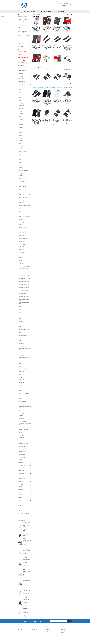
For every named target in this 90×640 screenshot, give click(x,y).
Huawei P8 (20, 390)
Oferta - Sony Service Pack (22, 65)
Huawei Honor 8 (21, 213)
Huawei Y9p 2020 (21, 460)
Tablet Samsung (20, 505)
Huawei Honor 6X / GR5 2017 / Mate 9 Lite (24, 208)
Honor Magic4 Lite (21, 119)
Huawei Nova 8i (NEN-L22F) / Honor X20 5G (25, 330)
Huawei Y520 (21, 415)
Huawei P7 (20, 388)
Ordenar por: (34, 14)
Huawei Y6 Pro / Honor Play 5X (23, 429)
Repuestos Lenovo (20, 467)
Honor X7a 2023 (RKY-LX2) (23, 151)
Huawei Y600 (21, 432)
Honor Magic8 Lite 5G (22, 129)
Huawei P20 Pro (21, 371)
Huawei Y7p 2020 (21, 449)
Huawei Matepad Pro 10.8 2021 (23, 268)
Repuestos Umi (20, 492)
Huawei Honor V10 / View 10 (23, 225)
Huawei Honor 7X (21, 211)
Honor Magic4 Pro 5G (22, 121)
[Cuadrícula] (69, 14)
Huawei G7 (20, 178)
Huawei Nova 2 (21, 321)
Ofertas (37, 11)
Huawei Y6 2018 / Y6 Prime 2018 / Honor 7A (25, 424)
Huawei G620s (21, 175)
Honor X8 (20, 157)
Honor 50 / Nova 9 (21, 105)
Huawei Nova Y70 (21, 340)
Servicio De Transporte (35, 627)
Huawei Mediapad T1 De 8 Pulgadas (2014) (24, 303)
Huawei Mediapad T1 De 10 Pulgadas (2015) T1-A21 (24, 297)
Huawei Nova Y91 (21, 343)
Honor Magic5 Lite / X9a (22, 122)
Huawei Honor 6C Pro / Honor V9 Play (24, 205)
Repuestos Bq (20, 79)
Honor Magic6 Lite (21, 124)
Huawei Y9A (20, 459)
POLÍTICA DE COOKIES (21, 631)
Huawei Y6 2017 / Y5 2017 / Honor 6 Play (25, 421)
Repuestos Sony (20, 489)
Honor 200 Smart (21, 95)
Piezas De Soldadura (21, 68)
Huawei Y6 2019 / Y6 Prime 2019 (23, 426)
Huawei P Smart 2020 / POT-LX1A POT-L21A (24, 349)
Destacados (33, 11)
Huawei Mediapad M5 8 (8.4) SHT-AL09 (24, 289)
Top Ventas (41, 11)
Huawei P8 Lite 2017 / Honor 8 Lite (24, 393)
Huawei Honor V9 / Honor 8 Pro (23, 232)
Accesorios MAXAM (21, 43)
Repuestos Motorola (21, 473)
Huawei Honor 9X (21, 222)
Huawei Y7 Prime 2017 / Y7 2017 (23, 443)
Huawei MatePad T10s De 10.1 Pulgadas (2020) (25, 273)
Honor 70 (20, 111)
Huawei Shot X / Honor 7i (22, 401)
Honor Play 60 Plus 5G (22, 132)
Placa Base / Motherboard (22, 70)
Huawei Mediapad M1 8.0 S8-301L (24, 281)
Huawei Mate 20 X (21, 247)
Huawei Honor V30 (21, 229)
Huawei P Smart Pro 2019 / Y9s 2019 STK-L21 (24, 358)
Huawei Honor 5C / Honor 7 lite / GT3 (24, 197)
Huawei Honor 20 (21, 189)
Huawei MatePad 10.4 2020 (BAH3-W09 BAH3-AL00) (24, 263)
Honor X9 (20, 165)
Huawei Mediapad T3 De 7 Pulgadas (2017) (24, 309)
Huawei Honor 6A (21, 202)
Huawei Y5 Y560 (21, 413)
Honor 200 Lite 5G (21, 92)
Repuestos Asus (20, 78)
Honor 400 (20, 98)
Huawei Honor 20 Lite (22, 191)
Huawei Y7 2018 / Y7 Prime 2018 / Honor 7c (25, 439)
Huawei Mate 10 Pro (22, 241)
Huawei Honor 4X (21, 195)
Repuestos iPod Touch (21, 465)
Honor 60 (20, 110)
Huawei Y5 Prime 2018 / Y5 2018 (23, 412)
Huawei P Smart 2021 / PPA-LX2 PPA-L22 (24, 352)
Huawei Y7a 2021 (21, 448)
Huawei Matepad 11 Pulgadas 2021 (24, 265)
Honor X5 (20, 135)
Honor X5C (20, 140)
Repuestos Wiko (20, 497)
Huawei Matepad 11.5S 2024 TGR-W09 (24, 266)
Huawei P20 (20, 366)
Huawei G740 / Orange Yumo (23, 181)
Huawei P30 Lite (21, 374)
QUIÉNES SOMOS (20, 627)
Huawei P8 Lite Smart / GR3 (23, 395)
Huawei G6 (20, 172)
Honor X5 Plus (21, 137)
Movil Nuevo (20, 54)
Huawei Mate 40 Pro (22, 254)
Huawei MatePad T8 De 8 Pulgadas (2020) (24, 276)
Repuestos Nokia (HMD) (21, 476)
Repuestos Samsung (21, 486)
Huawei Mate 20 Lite (22, 244)
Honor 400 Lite (21, 100)
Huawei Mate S (21, 260)
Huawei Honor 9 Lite (22, 219)
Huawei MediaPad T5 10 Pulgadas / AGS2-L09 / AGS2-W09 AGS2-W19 (24, 314)
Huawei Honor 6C (21, 203)
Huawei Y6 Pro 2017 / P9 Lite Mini (24, 430)
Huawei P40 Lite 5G (22, 380)
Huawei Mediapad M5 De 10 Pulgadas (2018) (24, 291)
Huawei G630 (21, 176)
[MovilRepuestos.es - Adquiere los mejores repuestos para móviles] (24, 5)
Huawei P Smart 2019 (22, 346)
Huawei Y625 (21, 434)
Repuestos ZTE (20, 500)
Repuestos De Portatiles (21, 81)
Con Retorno (20, 16)
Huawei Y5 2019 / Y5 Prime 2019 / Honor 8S (25, 407)
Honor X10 (20, 133)
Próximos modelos (21, 71)
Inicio (25, 11)
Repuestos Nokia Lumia (21, 478)
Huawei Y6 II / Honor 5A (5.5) (23, 427)
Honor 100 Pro (21, 89)
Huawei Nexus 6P (21, 316)
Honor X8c (20, 162)
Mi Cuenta (49, 11)
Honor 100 (20, 87)
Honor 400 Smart (21, 103)
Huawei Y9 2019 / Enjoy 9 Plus (23, 456)
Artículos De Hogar (21, 46)
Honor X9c (20, 168)
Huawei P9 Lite (21, 398)
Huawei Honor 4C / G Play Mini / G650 (24, 194)
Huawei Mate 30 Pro (22, 252)
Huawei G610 (21, 173)
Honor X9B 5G (21, 167)
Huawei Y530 (21, 416)
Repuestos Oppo (20, 481)
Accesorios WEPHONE (21, 44)
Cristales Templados (21, 48)
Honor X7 (20, 149)
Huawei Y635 (21, 435)
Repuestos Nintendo (21, 475)
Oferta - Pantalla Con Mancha (22, 62)
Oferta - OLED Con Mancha (22, 59)
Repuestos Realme (20, 484)
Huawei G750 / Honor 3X (22, 183)
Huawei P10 (20, 361)
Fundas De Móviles (21, 51)
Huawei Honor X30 (21, 233)
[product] (36, 20)
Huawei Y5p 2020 (21, 418)
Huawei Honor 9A (21, 221)
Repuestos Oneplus (21, 479)
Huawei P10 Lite (21, 363)
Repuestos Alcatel (20, 75)
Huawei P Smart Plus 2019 (23, 355)
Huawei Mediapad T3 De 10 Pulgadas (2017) (24, 306)
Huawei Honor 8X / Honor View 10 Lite (24, 216)
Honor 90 (20, 114)
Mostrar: (64, 14)
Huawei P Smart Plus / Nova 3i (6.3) (24, 354)
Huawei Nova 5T (21, 326)
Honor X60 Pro (21, 145)
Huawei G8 (20, 184)
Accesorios (19, 41)
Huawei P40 (20, 377)
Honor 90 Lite (21, 116)
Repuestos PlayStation (21, 483)
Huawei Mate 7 (21, 255)
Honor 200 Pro (21, 94)
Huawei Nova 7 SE (21, 327)
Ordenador (19, 67)
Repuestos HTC (20, 84)
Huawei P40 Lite (21, 379)
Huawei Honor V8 (21, 230)
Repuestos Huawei (21, 86)
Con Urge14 (25, 16)
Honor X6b (20, 148)
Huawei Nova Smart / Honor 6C (23, 335)
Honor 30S (20, 97)
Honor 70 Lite (21, 113)
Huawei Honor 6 (21, 200)
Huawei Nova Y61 (21, 338)
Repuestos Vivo (20, 494)
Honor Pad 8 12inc (21, 130)
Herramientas (20, 52)
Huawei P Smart (21, 345)
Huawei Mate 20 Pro (55, 26)
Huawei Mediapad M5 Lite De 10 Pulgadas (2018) (23, 294)
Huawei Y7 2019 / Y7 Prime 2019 (23, 441)
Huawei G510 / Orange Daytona (23, 170)
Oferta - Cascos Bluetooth (22, 57)
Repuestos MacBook (21, 470)
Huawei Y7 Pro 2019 (22, 446)
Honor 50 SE (21, 108)
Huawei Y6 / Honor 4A (22, 420)
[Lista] (71, 14)
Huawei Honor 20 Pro (22, 192)
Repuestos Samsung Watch (22, 487)
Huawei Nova (21, 318)
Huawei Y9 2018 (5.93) (22, 454)
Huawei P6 (20, 387)
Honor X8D (20, 164)
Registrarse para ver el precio (36, 32)
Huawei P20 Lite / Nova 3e (23, 369)
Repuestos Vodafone (21, 495)
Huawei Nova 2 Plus (22, 323)
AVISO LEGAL (20, 629)
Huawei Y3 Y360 (21, 404)
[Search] (53, 5)
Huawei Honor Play (21, 224)
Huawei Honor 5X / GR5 (22, 199)
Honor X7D (20, 156)
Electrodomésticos (20, 49)
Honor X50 (20, 138)
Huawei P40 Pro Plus (22, 385)
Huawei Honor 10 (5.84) (22, 186)
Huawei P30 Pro (36, 26)
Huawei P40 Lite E (21, 382)
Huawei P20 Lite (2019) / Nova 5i (23, 368)
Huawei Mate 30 (21, 249)
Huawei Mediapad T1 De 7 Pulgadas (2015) (24, 300)
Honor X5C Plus (21, 141)
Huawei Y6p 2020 (21, 437)
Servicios (19, 503)
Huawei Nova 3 (21, 324)
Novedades (28, 11)
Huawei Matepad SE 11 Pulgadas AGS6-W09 (24, 270)
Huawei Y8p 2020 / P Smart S (23, 451)
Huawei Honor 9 (21, 217)
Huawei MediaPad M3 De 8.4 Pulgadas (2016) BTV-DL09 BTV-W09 (24, 285)
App (58, 11)
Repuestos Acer (20, 73)
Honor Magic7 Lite (21, 127)
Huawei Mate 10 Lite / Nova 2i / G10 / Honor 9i (24, 239)
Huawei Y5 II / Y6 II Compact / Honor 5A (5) (24, 410)
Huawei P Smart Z (21, 360)
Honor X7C (20, 154)
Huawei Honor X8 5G (22, 235)
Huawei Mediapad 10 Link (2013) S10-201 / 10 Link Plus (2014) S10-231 (24, 279)
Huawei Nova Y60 (21, 337)
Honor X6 (20, 143)
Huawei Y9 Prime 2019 (22, 457)
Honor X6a (20, 146)
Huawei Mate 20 (21, 243)
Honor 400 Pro (21, 102)
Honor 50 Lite (21, 106)
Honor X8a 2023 (21, 159)
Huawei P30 (44, 118)
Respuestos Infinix (20, 502)
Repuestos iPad (20, 462)
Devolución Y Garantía (35, 629)
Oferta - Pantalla (20, 60)
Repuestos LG (20, 468)
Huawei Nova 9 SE (21, 332)
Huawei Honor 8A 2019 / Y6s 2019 (24, 214)
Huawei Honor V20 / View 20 (23, 227)
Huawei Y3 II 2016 (21, 403)
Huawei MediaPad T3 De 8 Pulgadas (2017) (24, 312)
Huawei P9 (20, 396)
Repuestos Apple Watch (21, 76)
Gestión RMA (55, 11)
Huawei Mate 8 (21, 257)
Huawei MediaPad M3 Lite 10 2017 (24, 287)
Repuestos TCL (20, 491)
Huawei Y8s (20, 452)
